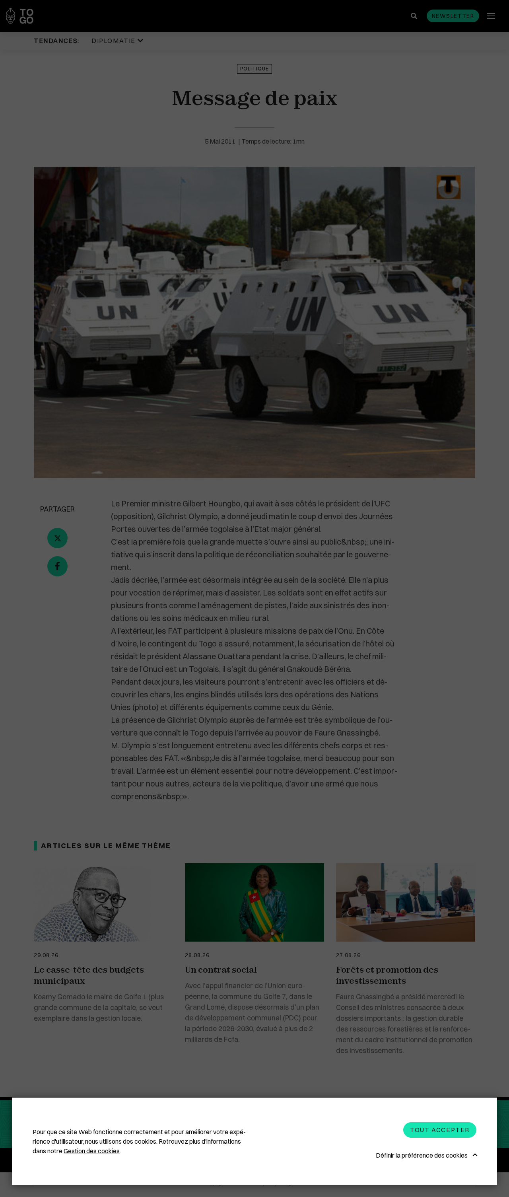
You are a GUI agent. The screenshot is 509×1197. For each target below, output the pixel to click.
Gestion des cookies (92, 1151)
